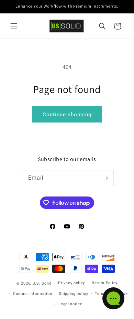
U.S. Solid (42, 283)
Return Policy (105, 283)
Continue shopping (67, 114)
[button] (13, 26)
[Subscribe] (105, 178)
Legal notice (70, 304)
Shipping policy (73, 293)
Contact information (32, 293)
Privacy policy (71, 283)
